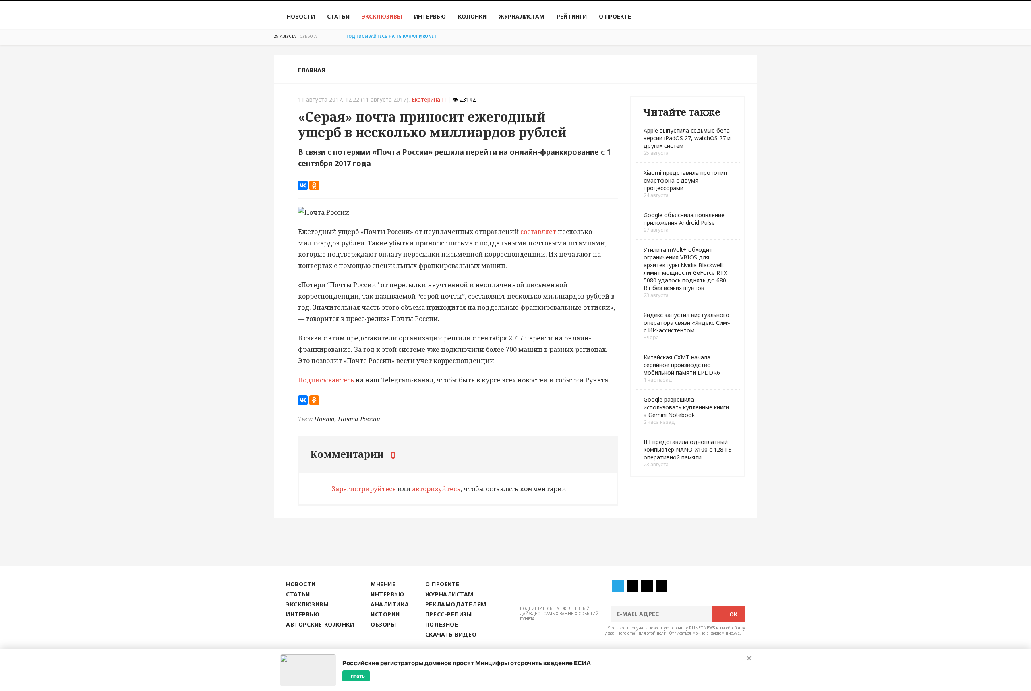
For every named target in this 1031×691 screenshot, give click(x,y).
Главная (311, 70)
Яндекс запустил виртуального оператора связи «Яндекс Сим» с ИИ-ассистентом (687, 322)
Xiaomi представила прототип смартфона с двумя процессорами (685, 180)
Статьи (338, 16)
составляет (537, 231)
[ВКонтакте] (303, 185)
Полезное (441, 624)
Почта (324, 419)
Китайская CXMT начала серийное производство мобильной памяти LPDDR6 (682, 364)
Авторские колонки (320, 624)
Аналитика (390, 604)
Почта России (359, 419)
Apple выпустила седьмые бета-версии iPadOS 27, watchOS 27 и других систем (688, 138)
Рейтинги (572, 16)
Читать (356, 675)
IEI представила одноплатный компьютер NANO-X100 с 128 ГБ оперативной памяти (688, 449)
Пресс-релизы (448, 614)
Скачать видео (450, 634)
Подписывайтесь (326, 380)
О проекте (615, 16)
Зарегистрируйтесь (363, 488)
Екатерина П (429, 99)
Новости (301, 16)
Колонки (472, 16)
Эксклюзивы (382, 16)
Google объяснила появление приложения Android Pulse (684, 218)
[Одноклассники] (314, 185)
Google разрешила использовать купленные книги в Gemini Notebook (686, 407)
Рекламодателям (456, 604)
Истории (385, 614)
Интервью (430, 16)
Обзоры (383, 624)
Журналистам (521, 16)
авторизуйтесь (436, 488)
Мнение (383, 584)
